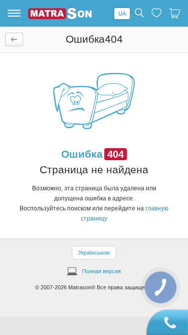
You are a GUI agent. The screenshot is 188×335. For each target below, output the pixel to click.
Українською (94, 253)
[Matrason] (60, 17)
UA (122, 14)
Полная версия (101, 271)
